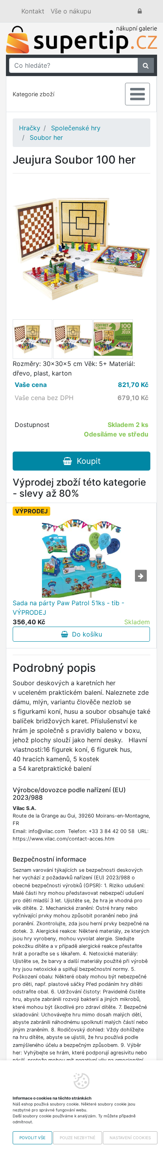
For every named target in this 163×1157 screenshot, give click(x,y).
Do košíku (85, 634)
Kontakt (32, 11)
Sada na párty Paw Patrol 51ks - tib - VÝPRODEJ (68, 607)
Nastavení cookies (130, 1137)
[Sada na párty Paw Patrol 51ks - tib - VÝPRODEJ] (81, 558)
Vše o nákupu (71, 11)
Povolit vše (32, 1137)
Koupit (86, 461)
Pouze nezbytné (77, 1137)
